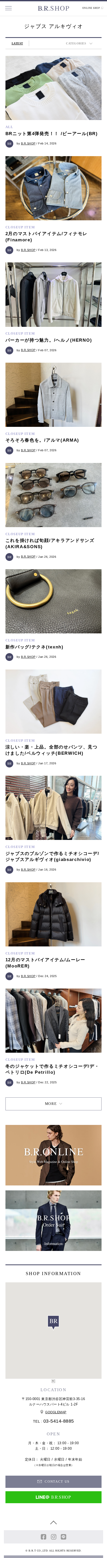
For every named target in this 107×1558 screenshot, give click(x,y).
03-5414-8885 (58, 1421)
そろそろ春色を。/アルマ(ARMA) (42, 440)
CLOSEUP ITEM (20, 227)
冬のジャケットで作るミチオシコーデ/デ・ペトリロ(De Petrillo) (52, 1069)
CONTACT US (56, 1481)
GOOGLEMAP (55, 1412)
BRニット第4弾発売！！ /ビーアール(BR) (51, 133)
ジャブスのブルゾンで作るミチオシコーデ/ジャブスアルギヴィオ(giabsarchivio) (52, 856)
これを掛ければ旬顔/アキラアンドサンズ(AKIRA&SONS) (50, 543)
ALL (9, 127)
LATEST (17, 43)
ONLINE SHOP (91, 8)
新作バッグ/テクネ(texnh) (34, 647)
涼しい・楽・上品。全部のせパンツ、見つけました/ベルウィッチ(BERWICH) (51, 750)
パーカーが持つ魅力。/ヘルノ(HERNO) (48, 340)
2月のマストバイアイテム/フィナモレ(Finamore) (46, 236)
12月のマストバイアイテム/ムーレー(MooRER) (45, 963)
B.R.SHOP (28, 143)
